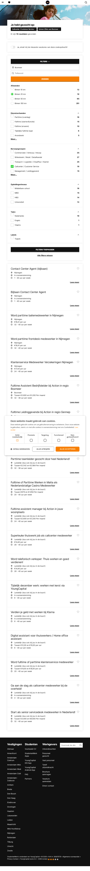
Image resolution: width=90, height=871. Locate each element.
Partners (28, 779)
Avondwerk (19, 135)
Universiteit (19, 202)
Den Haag (11, 798)
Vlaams (18, 225)
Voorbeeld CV (30, 749)
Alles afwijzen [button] (43, 449)
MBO (17, 193)
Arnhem (10, 785)
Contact (15, 859)
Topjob (17, 239)
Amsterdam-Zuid (14, 773)
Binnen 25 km (20, 94)
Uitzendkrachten (49, 749)
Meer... (14, 139)
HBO (16, 197)
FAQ (26, 774)
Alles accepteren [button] (67, 449)
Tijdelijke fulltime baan (24, 131)
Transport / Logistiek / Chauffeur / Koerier (32, 162)
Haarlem (10, 811)
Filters (44, 61)
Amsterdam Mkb (14, 765)
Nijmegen (11, 833)
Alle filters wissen (45, 255)
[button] (20, 449)
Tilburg (10, 842)
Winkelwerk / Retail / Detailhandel (28, 157)
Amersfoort (12, 753)
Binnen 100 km (20, 103)
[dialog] (45, 435)
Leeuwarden (12, 815)
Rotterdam (11, 837)
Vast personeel (48, 760)
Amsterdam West (14, 769)
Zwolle (10, 851)
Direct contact (48, 786)
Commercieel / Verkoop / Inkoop (28, 153)
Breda (9, 789)
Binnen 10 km (20, 90)
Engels (17, 220)
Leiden (10, 820)
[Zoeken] (87, 2)
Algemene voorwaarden (71, 857)
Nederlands (19, 216)
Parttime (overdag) (22, 117)
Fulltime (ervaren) (22, 126)
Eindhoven (11, 802)
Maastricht (11, 824)
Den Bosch (11, 794)
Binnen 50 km (20, 99)
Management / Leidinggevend (27, 171)
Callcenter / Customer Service (27, 166)
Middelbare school (22, 188)
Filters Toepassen (45, 250)
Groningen (11, 807)
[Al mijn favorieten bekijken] (9, 2)
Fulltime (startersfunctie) (25, 122)
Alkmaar (10, 749)
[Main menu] (2, 2)
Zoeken (45, 79)
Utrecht (10, 846)
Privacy (10, 859)
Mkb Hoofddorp (13, 829)
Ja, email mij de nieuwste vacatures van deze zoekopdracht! (42, 47)
